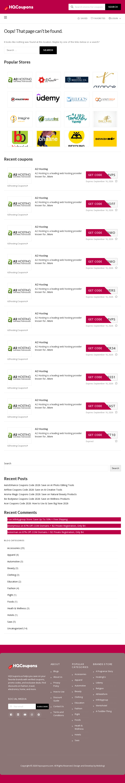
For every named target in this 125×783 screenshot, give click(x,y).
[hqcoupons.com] (19, 7)
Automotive (13, 561)
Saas (9, 621)
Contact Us (58, 706)
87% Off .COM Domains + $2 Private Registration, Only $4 (54, 525)
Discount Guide (57, 699)
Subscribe (42, 706)
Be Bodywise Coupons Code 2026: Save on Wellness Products (37, 498)
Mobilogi (100, 765)
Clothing (11, 574)
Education (12, 581)
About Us (57, 677)
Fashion (11, 588)
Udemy (99, 682)
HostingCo (101, 677)
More (50, 176)
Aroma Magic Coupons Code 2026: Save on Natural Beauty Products (40, 494)
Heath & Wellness (16, 608)
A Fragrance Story (104, 671)
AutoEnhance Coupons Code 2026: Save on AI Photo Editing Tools (39, 485)
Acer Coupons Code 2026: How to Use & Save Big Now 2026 (36, 503)
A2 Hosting (41, 168)
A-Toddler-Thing (103, 711)
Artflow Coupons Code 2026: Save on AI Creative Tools (33, 489)
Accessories (13, 548)
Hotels (10, 615)
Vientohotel (101, 705)
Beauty (11, 568)
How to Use (58, 691)
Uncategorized (15, 628)
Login (114, 18)
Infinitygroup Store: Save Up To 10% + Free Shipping (40, 519)
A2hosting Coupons (17, 185)
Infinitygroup (102, 699)
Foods (10, 601)
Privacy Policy (56, 684)
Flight (10, 594)
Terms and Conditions (58, 714)
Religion (100, 688)
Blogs (56, 671)
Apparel (11, 554)
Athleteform (101, 694)
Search (113, 7)
